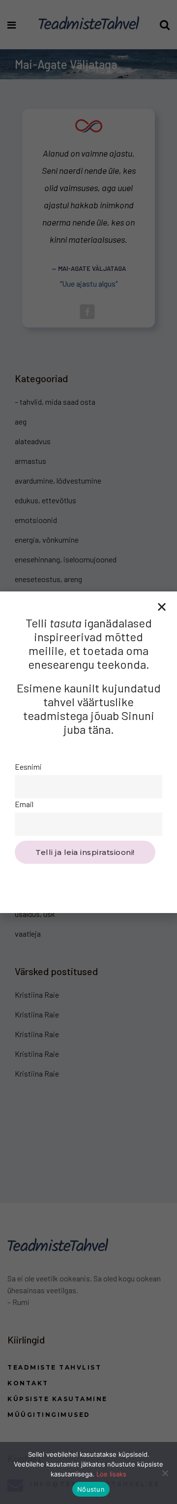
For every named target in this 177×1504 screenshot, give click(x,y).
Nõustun (91, 1489)
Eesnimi (28, 766)
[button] (161, 606)
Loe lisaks (111, 1474)
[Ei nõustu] (165, 1473)
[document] (88, 752)
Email (24, 804)
